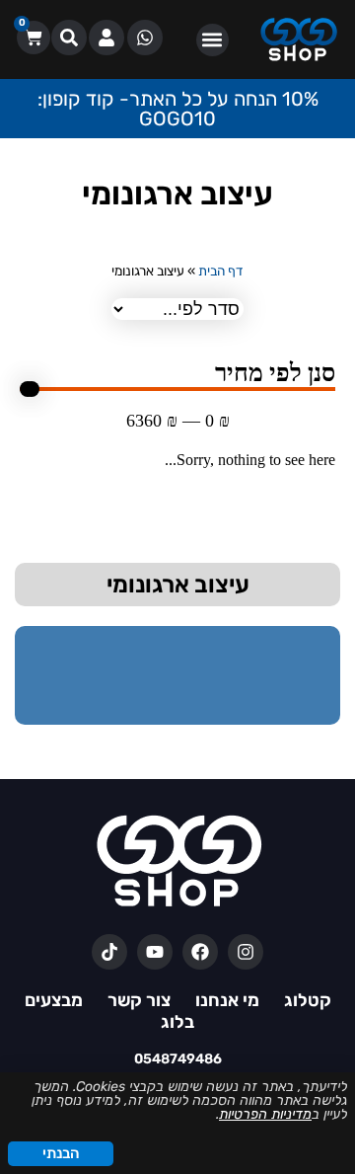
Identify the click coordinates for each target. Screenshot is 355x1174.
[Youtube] (155, 952)
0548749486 (178, 1059)
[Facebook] (200, 952)
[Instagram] (245, 952)
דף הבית (221, 270)
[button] (212, 40)
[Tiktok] (109, 952)
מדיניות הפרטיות (265, 1114)
